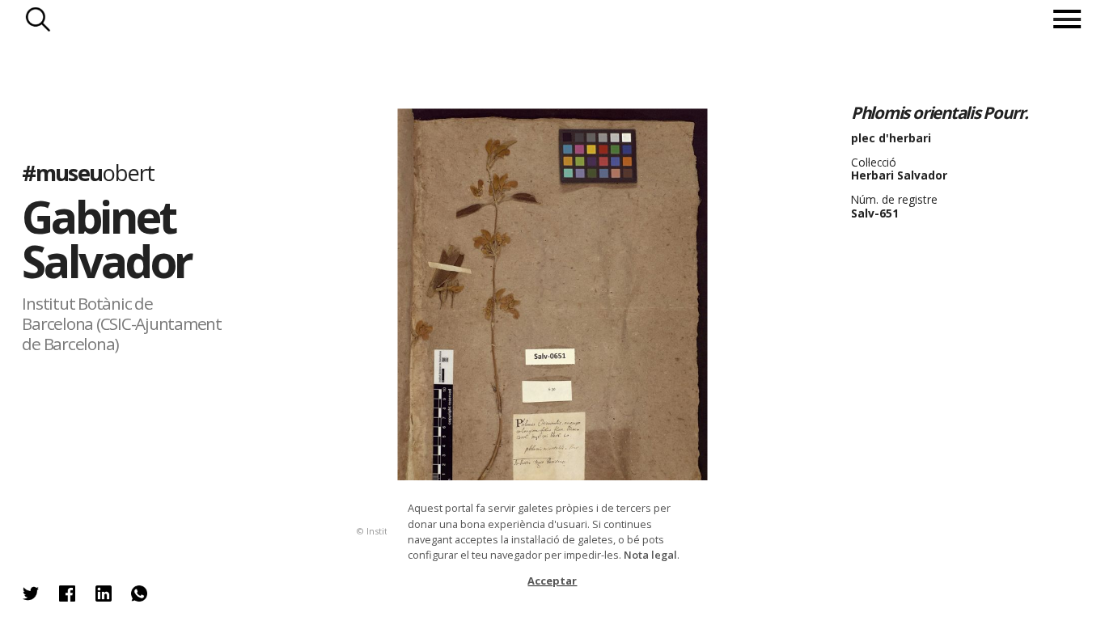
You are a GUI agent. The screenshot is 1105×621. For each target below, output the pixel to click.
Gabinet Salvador (107, 240)
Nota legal (650, 554)
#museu (88, 173)
